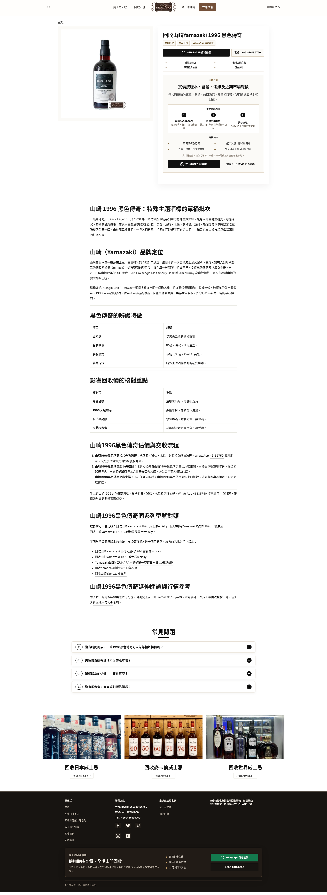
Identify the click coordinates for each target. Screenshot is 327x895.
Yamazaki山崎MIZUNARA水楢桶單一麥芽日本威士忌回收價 (134, 562)
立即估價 (207, 7)
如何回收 (164, 813)
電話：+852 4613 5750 (247, 52)
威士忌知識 (189, 7)
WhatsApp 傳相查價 (199, 52)
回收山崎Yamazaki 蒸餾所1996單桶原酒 (196, 526)
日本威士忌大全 (103, 602)
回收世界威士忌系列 (75, 820)
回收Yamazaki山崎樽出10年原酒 (116, 568)
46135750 (217, 455)
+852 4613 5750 (234, 867)
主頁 (60, 22)
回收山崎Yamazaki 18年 (111, 573)
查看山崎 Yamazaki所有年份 (163, 597)
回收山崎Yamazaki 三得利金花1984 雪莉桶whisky (128, 551)
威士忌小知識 (72, 827)
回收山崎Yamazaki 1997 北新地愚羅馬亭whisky (121, 532)
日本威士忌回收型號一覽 (212, 597)
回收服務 (69, 833)
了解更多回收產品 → (81, 776)
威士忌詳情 (165, 807)
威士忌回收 (120, 7)
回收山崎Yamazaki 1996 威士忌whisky (141, 526)
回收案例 (139, 7)
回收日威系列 (72, 813)
